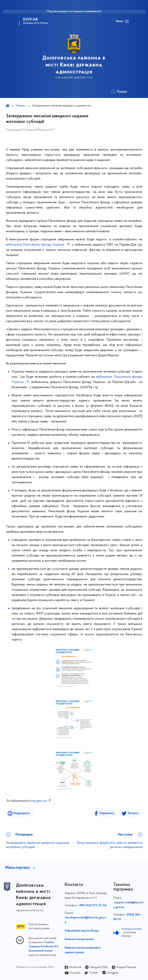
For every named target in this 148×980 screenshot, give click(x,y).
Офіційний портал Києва (82, 930)
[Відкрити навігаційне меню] (127, 21)
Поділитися (107, 813)
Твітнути (133, 813)
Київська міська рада (79, 939)
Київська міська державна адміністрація (82, 950)
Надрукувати (21, 813)
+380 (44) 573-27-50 (92, 905)
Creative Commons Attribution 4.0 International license (43, 946)
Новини (20, 105)
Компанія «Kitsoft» (131, 929)
